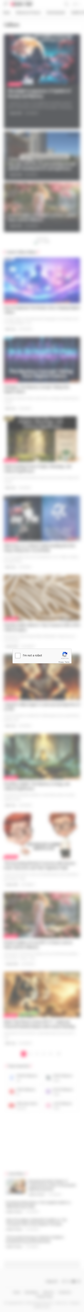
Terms (67, 662)
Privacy (61, 662)
